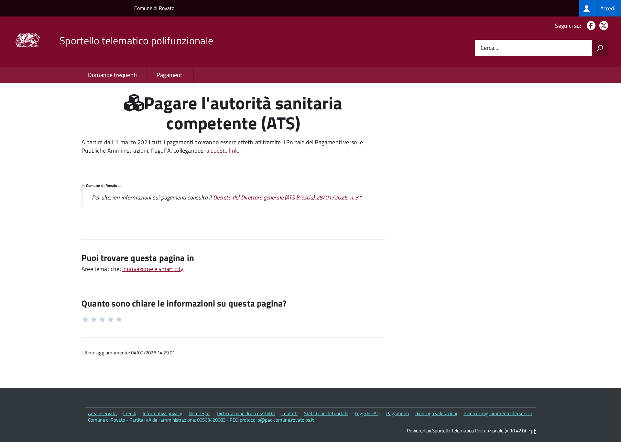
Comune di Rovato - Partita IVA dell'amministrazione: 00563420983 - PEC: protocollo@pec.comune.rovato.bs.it (201, 420)
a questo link (222, 150)
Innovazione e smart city (152, 268)
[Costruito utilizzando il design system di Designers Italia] (532, 432)
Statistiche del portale (326, 413)
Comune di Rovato (154, 8)
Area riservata (102, 413)
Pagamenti (170, 74)
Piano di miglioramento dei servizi (497, 413)
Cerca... (489, 48)
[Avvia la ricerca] (600, 48)
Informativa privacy (162, 413)
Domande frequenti (112, 74)
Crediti (129, 413)
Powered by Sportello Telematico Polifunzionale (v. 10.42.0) (466, 430)
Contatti (289, 413)
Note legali (199, 413)
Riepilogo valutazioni (436, 413)
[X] (602, 25)
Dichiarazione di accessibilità (246, 413)
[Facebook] (589, 25)
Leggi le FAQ (367, 413)
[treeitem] (600, 8)
